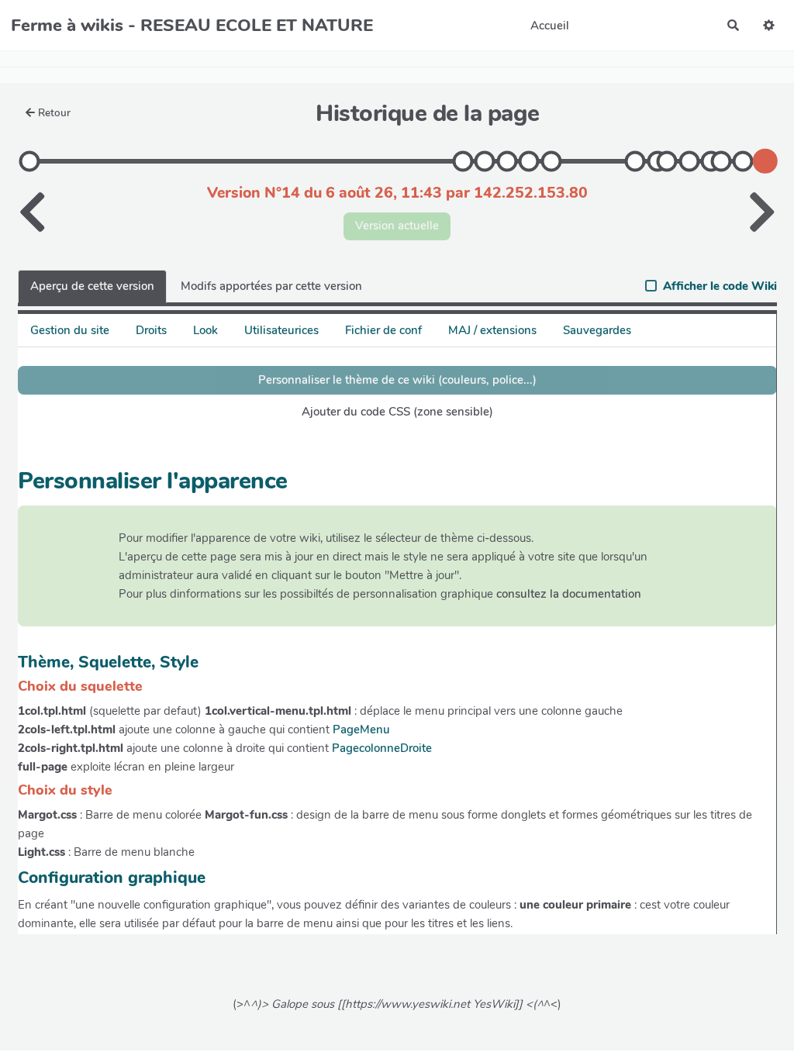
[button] (769, 25)
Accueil (549, 25)
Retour (54, 112)
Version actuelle (397, 225)
